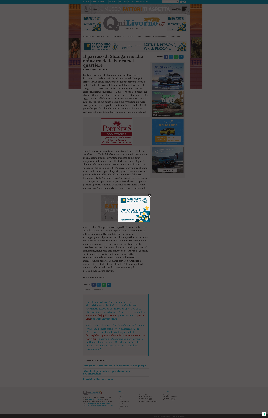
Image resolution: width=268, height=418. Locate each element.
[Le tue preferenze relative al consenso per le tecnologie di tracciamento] (264, 414)
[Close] (149, 195)
